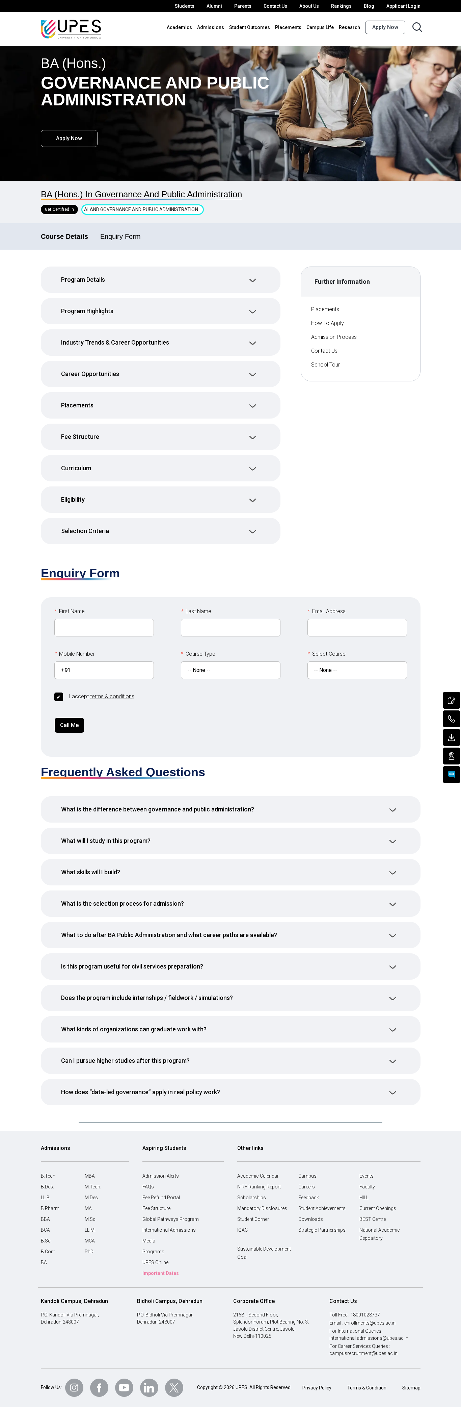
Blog (369, 6)
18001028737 (365, 1314)
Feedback (308, 1197)
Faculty (367, 1186)
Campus (307, 1176)
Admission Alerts (160, 1176)
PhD (89, 1251)
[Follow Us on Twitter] (174, 1388)
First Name (69, 611)
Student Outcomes (249, 27)
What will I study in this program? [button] (106, 840)
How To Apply (327, 323)
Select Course (326, 654)
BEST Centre (372, 1219)
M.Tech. (93, 1186)
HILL (364, 1197)
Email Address (326, 611)
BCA (45, 1230)
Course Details (64, 236)
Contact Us (275, 6)
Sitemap (411, 1387)
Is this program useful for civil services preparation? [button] (132, 966)
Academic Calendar (258, 1176)
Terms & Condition (366, 1387)
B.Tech (48, 1176)
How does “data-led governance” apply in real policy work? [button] (140, 1092)
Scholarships (251, 1197)
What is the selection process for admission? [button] (122, 903)
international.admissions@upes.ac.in (368, 1338)
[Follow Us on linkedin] (149, 1388)
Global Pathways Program (170, 1219)
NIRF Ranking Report (259, 1186)
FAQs (148, 1186)
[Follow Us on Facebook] (99, 1388)
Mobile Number (74, 654)
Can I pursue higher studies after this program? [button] (125, 1060)
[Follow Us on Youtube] (124, 1388)
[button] (160, 280)
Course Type (198, 654)
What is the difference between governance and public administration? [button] (157, 809)
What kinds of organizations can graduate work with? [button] (134, 1029)
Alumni (214, 6)
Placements (288, 27)
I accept (101, 696)
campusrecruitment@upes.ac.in (363, 1353)
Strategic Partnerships (322, 1230)
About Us (309, 6)
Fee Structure (156, 1208)
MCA (90, 1240)
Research (349, 27)
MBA (90, 1176)
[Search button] (417, 27)
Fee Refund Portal (161, 1197)
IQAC (242, 1230)
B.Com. (48, 1251)
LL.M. (90, 1230)
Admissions (210, 27)
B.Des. (47, 1186)
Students (184, 6)
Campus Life (320, 27)
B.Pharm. (50, 1208)
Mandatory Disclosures (262, 1208)
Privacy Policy (316, 1387)
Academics (179, 27)
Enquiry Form (120, 236)
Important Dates (160, 1273)
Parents (242, 6)
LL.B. (46, 1197)
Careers (306, 1186)
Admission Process (334, 337)
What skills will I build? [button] (90, 872)
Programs (153, 1251)
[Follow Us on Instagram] (74, 1388)
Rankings (341, 6)
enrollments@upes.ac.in (370, 1323)
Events (366, 1176)
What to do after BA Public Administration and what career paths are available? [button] (169, 934)
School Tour (325, 364)
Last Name (196, 611)
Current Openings (377, 1208)
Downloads (310, 1219)
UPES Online (155, 1262)
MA (88, 1208)
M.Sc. (91, 1219)
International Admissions (169, 1230)
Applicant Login (403, 6)
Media (148, 1240)
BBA (45, 1219)
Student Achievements (322, 1208)
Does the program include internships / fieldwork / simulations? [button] (147, 997)
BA (44, 1262)
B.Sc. (46, 1240)
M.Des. (92, 1197)
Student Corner (253, 1219)
